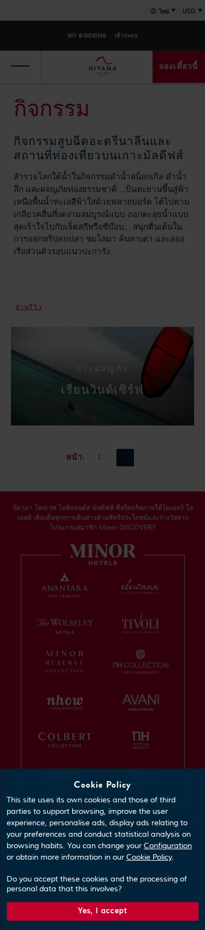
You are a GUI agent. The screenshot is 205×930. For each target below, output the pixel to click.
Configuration (168, 846)
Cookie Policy (149, 857)
